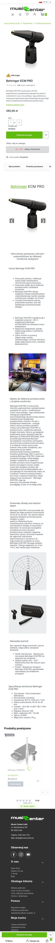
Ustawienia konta (18, 927)
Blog (13, 876)
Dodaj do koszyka (24, 135)
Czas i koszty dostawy (20, 890)
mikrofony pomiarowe (43, 23)
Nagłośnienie (27, 23)
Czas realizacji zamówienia (22, 893)
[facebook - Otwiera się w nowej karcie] (13, 854)
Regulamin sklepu (18, 907)
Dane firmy (15, 868)
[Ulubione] (27, 14)
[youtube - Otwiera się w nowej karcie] (28, 854)
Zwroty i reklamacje (19, 896)
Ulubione (14, 930)
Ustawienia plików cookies (22, 913)
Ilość (10, 118)
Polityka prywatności (19, 910)
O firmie (14, 873)
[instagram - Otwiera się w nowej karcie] (21, 854)
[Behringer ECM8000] (24, 752)
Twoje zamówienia (18, 924)
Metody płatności (18, 888)
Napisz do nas (17, 871)
